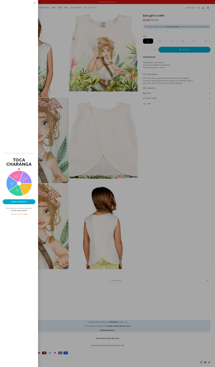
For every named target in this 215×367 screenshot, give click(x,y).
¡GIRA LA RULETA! (19, 202)
